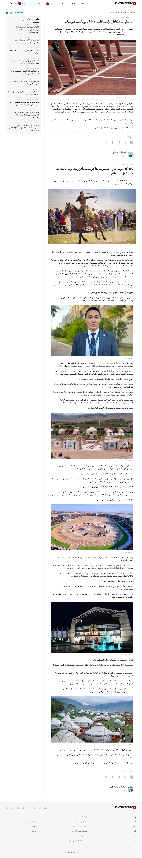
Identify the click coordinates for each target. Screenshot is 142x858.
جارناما (34, 831)
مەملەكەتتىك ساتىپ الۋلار (78, 841)
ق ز (19, 4)
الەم (131, 771)
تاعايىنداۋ (123, 13)
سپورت (130, 137)
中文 (24, 4)
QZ (35, 4)
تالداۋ (51, 4)
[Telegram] (118, 143)
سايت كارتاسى (32, 822)
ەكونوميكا (133, 836)
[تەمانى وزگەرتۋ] (46, 4)
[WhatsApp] (125, 143)
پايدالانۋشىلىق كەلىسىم (79, 822)
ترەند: (134, 13)
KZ (39, 4)
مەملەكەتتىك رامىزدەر (79, 831)
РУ (32, 4)
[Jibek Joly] (18, 13)
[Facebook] (112, 143)
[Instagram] (131, 143)
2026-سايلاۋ (110, 13)
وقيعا (117, 13)
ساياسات (133, 827)
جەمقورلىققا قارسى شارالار (78, 836)
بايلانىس (34, 827)
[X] (106, 143)
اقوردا (130, 13)
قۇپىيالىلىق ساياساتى (79, 827)
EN (28, 4)
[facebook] (34, 808)
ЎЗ (16, 4)
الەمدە (134, 841)
